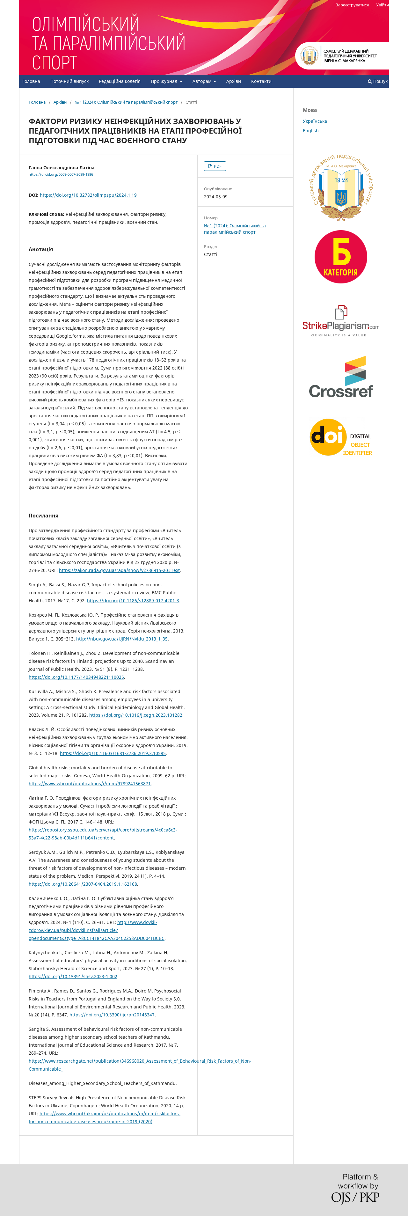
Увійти (382, 5)
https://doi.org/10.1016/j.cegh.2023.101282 (135, 715)
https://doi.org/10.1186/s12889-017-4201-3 (133, 600)
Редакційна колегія (120, 81)
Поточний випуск (69, 81)
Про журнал (164, 81)
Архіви (233, 81)
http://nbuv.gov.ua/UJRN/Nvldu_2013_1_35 (122, 639)
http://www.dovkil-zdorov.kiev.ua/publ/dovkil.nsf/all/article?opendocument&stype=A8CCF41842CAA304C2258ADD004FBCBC (96, 930)
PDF (217, 166)
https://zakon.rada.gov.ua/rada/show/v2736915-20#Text (119, 570)
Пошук (380, 81)
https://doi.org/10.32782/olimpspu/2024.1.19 (88, 195)
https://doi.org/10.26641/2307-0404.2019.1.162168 (83, 884)
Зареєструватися (352, 5)
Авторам (203, 81)
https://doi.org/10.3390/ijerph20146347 (112, 1015)
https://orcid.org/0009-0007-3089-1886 (61, 174)
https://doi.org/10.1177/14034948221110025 (76, 677)
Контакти (261, 81)
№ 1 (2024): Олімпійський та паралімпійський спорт (126, 102)
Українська (315, 121)
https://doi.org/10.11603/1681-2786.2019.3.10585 (113, 753)
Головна (31, 81)
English (311, 131)
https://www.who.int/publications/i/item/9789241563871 (90, 783)
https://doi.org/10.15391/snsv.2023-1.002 (73, 976)
